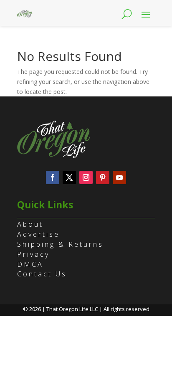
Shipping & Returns (60, 244)
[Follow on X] (69, 177)
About (30, 224)
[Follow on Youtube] (119, 177)
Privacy (33, 254)
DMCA (30, 264)
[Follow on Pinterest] (102, 177)
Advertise (38, 234)
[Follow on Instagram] (86, 177)
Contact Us (42, 273)
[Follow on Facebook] (52, 177)
